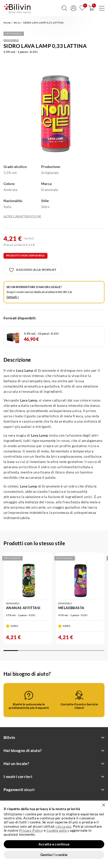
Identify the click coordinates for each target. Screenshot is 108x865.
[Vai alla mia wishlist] (82, 8)
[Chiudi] (103, 805)
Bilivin (9, 737)
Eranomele (11, 40)
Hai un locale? (16, 763)
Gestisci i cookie (54, 854)
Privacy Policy (31, 830)
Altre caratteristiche (22, 216)
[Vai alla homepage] (17, 8)
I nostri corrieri (18, 776)
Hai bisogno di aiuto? (23, 750)
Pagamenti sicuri (19, 789)
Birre (17, 22)
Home (7, 22)
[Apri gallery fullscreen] (54, 107)
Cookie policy (57, 830)
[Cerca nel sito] (64, 8)
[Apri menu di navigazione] (101, 8)
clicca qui (63, 826)
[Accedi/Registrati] (73, 8)
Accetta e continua (53, 844)
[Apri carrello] (91, 8)
